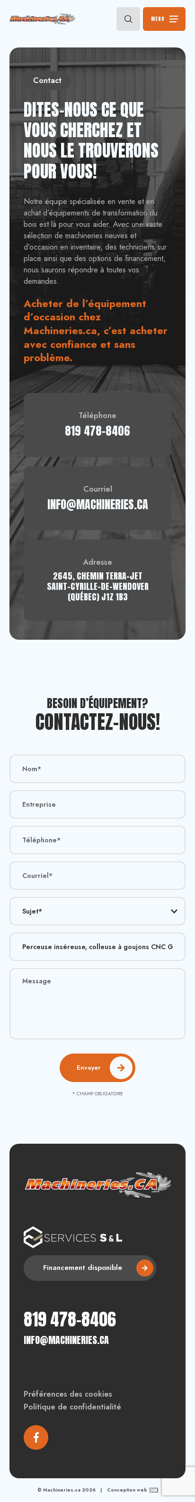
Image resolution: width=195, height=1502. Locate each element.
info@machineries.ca (66, 1340)
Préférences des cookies (68, 1394)
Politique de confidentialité (72, 1406)
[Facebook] (36, 1437)
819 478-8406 (70, 1319)
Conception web (127, 1490)
